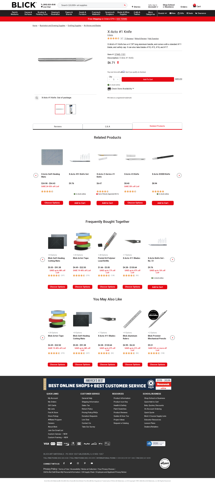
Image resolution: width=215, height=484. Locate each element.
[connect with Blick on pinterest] (84, 465)
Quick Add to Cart (151, 402)
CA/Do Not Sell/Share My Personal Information (61, 472)
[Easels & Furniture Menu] (82, 16)
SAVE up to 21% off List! (132, 349)
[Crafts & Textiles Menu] (137, 16)
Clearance (202, 13)
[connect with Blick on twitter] (70, 465)
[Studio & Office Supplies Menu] (123, 16)
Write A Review (141, 39)
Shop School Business (169, 6)
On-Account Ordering (152, 409)
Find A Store (53, 412)
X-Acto (110, 35)
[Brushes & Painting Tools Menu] (42, 16)
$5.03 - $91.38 (54, 267)
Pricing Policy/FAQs (90, 412)
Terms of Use (63, 469)
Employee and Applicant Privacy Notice (111, 472)
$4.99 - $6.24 (129, 345)
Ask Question (153, 39)
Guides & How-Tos (121, 416)
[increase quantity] (117, 79)
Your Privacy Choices (106, 469)
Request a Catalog (121, 423)
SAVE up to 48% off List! (57, 271)
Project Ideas (119, 420)
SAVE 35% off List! (131, 186)
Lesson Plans (149, 423)
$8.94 (154, 183)
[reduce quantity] (109, 79)
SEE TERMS (122, 19)
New (173, 13)
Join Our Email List (55, 430)
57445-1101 (120, 54)
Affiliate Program (55, 420)
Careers (51, 423)
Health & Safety (120, 405)
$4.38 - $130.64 (130, 267)
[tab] (58, 127)
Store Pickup (53, 416)
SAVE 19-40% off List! (82, 270)
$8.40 (126, 183)
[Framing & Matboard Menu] (96, 16)
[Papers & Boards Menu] (69, 16)
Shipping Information (90, 402)
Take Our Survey (88, 427)
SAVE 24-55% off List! (50, 186)
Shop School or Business (154, 398)
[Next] (179, 175)
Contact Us (86, 423)
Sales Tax (86, 405)
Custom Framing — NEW (58, 437)
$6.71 (111, 62)
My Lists (51, 409)
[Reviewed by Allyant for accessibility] (164, 463)
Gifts (182, 13)
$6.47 (99, 183)
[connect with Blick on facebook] (63, 465)
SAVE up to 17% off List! (107, 271)
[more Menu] (150, 16)
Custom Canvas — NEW (57, 434)
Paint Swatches (120, 409)
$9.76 (71, 183)
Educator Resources (152, 420)
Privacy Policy (50, 469)
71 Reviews (128, 39)
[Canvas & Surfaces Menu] (28, 16)
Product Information (122, 398)
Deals (190, 13)
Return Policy (87, 409)
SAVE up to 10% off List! (157, 271)
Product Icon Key (121, 402)
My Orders (52, 402)
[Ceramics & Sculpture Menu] (110, 16)
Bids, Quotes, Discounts (154, 405)
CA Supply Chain (88, 472)
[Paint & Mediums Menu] (14, 16)
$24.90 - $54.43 (48, 183)
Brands (161, 13)
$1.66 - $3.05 (104, 267)
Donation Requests (89, 416)
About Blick (52, 427)
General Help (87, 398)
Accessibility (75, 469)
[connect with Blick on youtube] (91, 465)
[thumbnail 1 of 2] (60, 109)
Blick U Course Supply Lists (155, 416)
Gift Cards (52, 405)
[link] (46, 7)
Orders (184, 7)
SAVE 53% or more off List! (157, 349)
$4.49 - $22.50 (79, 267)
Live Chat (85, 420)
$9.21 (150, 345)
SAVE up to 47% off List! (132, 271)
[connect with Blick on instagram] (77, 465)
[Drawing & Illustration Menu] (55, 16)
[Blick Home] (24, 5)
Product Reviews (120, 412)
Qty (110, 77)
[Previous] (35, 175)
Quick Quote (149, 412)
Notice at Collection (89, 469)
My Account (53, 398)
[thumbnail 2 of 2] (71, 109)
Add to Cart (80, 203)
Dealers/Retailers (151, 427)
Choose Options (52, 203)
